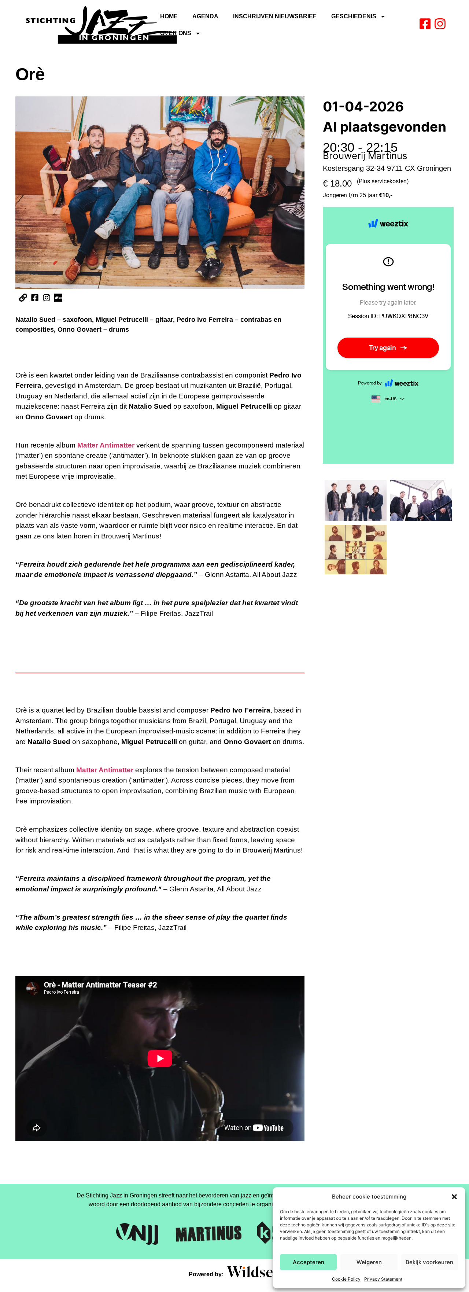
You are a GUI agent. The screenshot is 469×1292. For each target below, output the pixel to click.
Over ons (175, 33)
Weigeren (369, 1262)
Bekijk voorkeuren (429, 1262)
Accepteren (308, 1262)
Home (169, 16)
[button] (454, 1196)
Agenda (205, 16)
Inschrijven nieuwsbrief (275, 16)
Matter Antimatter (105, 445)
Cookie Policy (346, 1279)
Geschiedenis (353, 16)
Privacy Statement (383, 1279)
